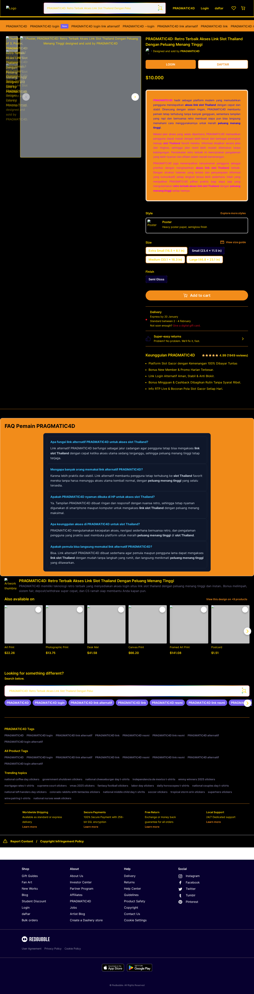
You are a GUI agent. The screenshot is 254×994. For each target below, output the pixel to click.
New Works (30, 888)
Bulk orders (30, 920)
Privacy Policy (53, 948)
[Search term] (160, 8)
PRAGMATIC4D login (48, 26)
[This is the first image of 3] (26, 97)
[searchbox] (127, 691)
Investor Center (81, 882)
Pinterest (192, 902)
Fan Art (27, 882)
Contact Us (132, 914)
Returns (129, 882)
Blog (25, 895)
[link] (17, 703)
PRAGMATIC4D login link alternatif (95, 26)
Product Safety (134, 901)
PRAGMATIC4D (16, 26)
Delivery (130, 876)
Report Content (21, 841)
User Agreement (31, 948)
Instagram (193, 876)
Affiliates (76, 895)
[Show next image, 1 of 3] (135, 97)
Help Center (132, 888)
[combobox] (104, 8)
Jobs (73, 907)
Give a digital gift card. (187, 325)
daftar (26, 914)
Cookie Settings (135, 920)
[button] (12, 42)
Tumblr (190, 895)
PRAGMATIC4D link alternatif (177, 26)
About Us (76, 876)
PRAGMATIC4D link (214, 26)
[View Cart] (243, 8)
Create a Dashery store (86, 920)
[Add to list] (38, 610)
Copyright (131, 907)
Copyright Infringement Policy (62, 841)
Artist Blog (77, 914)
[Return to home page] (23, 8)
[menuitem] (16, 26)
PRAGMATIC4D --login (138, 26)
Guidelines (131, 895)
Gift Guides (30, 876)
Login (26, 907)
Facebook (193, 882)
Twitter (191, 889)
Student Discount (34, 901)
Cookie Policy (73, 948)
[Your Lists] (233, 8)
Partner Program (81, 888)
